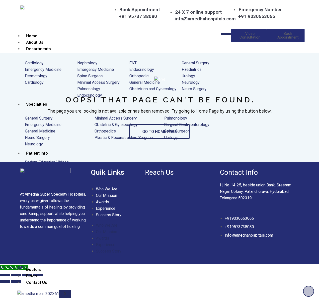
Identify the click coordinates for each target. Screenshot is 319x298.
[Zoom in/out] (5, 275)
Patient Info (37, 153)
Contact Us (36, 282)
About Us (34, 42)
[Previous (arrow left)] (5, 281)
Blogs (31, 276)
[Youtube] (55, 246)
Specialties (36, 104)
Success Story (108, 215)
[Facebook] (26, 246)
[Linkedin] (41, 246)
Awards (102, 202)
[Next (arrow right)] (16, 281)
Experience (105, 208)
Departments (38, 48)
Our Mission (106, 195)
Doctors (33, 269)
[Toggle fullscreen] (16, 275)
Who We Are (106, 189)
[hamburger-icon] (226, 34)
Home (31, 36)
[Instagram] (70, 246)
